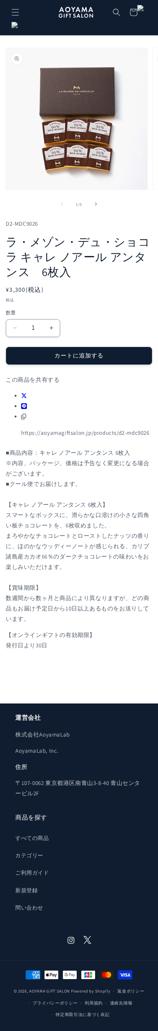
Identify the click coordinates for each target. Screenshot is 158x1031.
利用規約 (94, 1003)
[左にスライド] (62, 204)
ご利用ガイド (32, 872)
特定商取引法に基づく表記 (82, 1014)
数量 (11, 312)
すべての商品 (32, 838)
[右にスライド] (95, 204)
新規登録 (26, 890)
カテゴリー (29, 855)
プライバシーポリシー (55, 1003)
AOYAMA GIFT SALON (49, 991)
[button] (15, 12)
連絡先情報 (121, 1003)
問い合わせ (29, 907)
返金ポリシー (130, 991)
